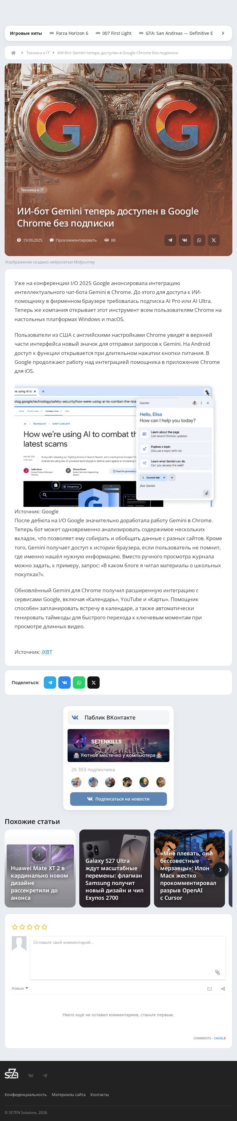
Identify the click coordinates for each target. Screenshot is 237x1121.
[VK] (185, 240)
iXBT (47, 651)
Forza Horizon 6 (72, 33)
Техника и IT (38, 52)
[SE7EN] (11, 1073)
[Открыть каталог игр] (220, 33)
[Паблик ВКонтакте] (78, 718)
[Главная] (15, 52)
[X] (214, 240)
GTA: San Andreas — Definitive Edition (185, 33)
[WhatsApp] (199, 240)
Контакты (99, 1094)
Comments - (209, 1038)
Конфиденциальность (26, 1094)
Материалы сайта (68, 1094)
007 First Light (116, 33)
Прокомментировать (76, 240)
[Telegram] (170, 240)
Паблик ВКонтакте (110, 717)
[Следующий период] (221, 870)
